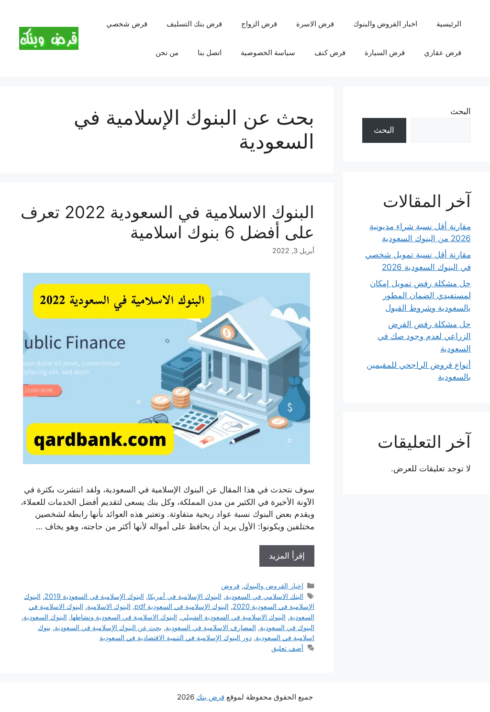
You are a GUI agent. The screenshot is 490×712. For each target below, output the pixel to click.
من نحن (167, 52)
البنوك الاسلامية (109, 606)
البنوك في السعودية (287, 627)
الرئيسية (448, 23)
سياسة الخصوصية (268, 52)
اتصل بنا (210, 52)
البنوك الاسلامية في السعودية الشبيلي (233, 617)
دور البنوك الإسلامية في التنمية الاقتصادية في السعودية (176, 637)
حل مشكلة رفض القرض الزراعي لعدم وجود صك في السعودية (424, 336)
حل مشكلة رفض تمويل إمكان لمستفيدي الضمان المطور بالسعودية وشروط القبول (420, 296)
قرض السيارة (385, 52)
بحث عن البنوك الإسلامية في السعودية (108, 627)
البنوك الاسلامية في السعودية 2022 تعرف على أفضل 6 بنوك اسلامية (167, 222)
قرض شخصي (126, 23)
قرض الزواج (259, 23)
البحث (460, 111)
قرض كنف (329, 52)
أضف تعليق (287, 648)
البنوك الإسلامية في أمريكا (185, 596)
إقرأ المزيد (287, 555)
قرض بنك (210, 696)
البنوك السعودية (45, 617)
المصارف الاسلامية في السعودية (211, 627)
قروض (230, 586)
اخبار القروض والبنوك (385, 23)
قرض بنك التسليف (194, 23)
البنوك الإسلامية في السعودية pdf (181, 606)
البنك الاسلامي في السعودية (264, 596)
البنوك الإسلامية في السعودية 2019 (94, 596)
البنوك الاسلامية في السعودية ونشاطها (124, 617)
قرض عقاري (442, 52)
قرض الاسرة (315, 23)
